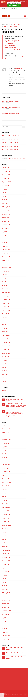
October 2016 (5, 264)
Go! (23, 127)
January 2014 (5, 381)
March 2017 (5, 246)
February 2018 (6, 207)
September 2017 (6, 224)
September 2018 (6, 182)
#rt (15, 47)
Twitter (6, 26)
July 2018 (4, 189)
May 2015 (4, 324)
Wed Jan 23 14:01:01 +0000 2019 (10, 113)
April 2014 (4, 371)
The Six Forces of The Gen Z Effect (16, 158)
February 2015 (6, 335)
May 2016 (4, 282)
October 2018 (5, 178)
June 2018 (4, 192)
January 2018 (5, 210)
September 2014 (6, 353)
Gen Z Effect (17, 24)
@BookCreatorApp (10, 45)
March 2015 (5, 331)
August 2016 (5, 271)
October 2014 (5, 349)
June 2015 (4, 321)
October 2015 (5, 306)
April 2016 (4, 285)
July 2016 (4, 274)
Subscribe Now (14, 5)
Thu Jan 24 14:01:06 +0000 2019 (11, 101)
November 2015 (6, 303)
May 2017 (4, 239)
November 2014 (6, 346)
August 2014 (5, 356)
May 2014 (4, 367)
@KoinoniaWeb (9, 43)
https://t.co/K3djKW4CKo (12, 41)
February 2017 (6, 249)
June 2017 (4, 235)
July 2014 (4, 360)
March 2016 (5, 289)
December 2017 (6, 214)
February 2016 (6, 292)
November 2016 (6, 260)
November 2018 (6, 175)
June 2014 (4, 364)
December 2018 (6, 171)
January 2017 (5, 253)
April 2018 (4, 199)
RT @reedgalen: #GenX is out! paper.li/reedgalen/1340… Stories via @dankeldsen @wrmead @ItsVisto (16, 405)
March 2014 (5, 374)
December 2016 (6, 257)
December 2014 (6, 342)
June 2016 (4, 278)
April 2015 (4, 328)
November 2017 (6, 217)
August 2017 (5, 228)
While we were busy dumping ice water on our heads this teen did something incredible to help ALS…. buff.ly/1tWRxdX (15, 413)
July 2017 (4, 232)
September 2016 (6, 267)
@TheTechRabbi (9, 47)
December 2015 (6, 299)
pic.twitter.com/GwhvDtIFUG (13, 50)
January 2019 (5, 167)
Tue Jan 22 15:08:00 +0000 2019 (10, 149)
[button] (14, 3)
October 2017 (5, 221)
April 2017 (4, 242)
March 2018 (5, 203)
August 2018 (5, 185)
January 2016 (5, 296)
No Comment (13, 26)
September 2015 (6, 310)
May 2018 (4, 196)
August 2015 (5, 314)
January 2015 (5, 339)
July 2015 (4, 317)
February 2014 (6, 378)
